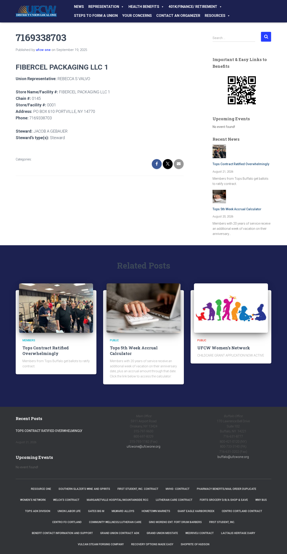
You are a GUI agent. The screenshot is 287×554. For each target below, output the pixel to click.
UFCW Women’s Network (223, 347)
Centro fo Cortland (67, 522)
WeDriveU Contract (199, 533)
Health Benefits (143, 6)
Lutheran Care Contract (174, 499)
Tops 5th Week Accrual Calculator (237, 209)
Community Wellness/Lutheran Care (115, 522)
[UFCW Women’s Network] (231, 308)
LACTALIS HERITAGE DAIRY (238, 533)
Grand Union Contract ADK (119, 533)
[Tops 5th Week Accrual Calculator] (143, 308)
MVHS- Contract (177, 488)
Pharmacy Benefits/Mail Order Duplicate (226, 488)
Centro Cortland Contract (242, 511)
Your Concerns (137, 15)
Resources (215, 15)
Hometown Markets (156, 511)
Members (28, 340)
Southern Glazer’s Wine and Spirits (84, 488)
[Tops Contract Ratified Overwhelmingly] (56, 308)
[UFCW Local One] (36, 11)
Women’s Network (33, 499)
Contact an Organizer (178, 15)
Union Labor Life (69, 511)
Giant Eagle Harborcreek (196, 511)
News (79, 6)
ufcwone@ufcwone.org (143, 446)
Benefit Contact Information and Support (62, 533)
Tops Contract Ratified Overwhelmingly (241, 164)
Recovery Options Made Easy (152, 544)
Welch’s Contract (66, 499)
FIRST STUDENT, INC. (222, 522)
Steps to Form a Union (96, 15)
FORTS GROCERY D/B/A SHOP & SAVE (224, 499)
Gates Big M (96, 511)
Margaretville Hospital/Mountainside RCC (117, 499)
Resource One (41, 488)
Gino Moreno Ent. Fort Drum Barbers (175, 522)
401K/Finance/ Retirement (193, 6)
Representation (103, 6)
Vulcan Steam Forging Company (101, 544)
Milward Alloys (123, 511)
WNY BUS (261, 499)
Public (114, 340)
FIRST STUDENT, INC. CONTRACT (137, 488)
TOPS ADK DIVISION (37, 511)
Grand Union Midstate (162, 533)
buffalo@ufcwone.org (233, 457)
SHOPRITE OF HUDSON (195, 544)
